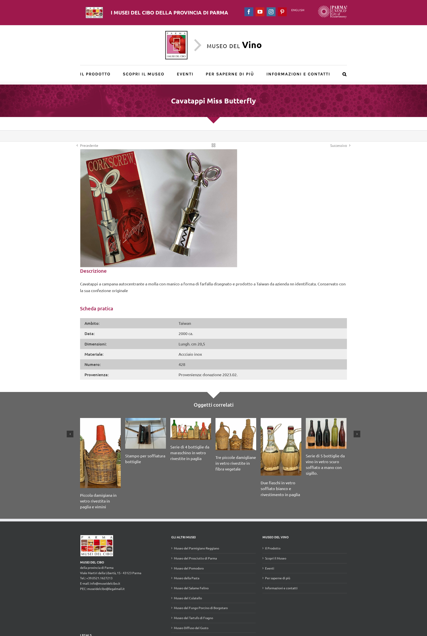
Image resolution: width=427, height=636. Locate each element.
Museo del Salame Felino (191, 588)
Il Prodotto (272, 548)
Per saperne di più (277, 578)
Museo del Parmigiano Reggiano (196, 548)
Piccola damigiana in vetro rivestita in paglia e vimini (98, 501)
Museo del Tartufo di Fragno (193, 618)
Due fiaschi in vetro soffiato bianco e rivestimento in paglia (280, 488)
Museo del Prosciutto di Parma (195, 558)
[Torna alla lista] (213, 145)
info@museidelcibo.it (105, 583)
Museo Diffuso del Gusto (191, 628)
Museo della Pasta (186, 578)
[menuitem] (97, 73)
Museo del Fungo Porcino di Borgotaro (201, 608)
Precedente (89, 145)
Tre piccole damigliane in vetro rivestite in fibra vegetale (236, 463)
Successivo (338, 145)
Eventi (269, 568)
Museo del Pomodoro (189, 568)
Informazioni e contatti (281, 588)
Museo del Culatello (188, 598)
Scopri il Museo (275, 558)
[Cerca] (344, 73)
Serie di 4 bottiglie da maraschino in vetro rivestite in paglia (189, 452)
